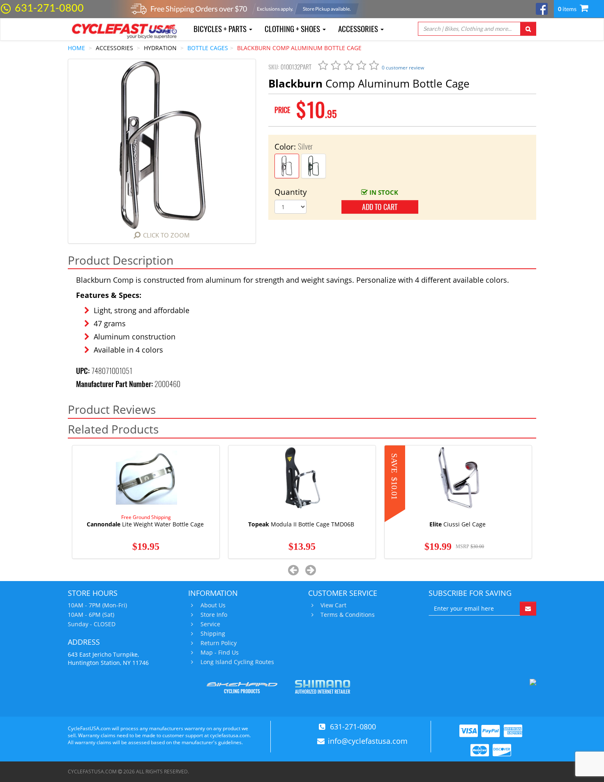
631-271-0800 (49, 7)
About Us (213, 605)
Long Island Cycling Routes (237, 662)
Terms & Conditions (347, 614)
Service (210, 624)
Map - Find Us (220, 652)
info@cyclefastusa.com (368, 741)
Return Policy (219, 643)
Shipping (213, 633)
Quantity (290, 192)
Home (76, 48)
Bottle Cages (207, 48)
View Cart (333, 605)
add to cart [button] (379, 207)
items (568, 8)
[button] (294, 569)
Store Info (214, 614)
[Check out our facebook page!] (542, 8)
